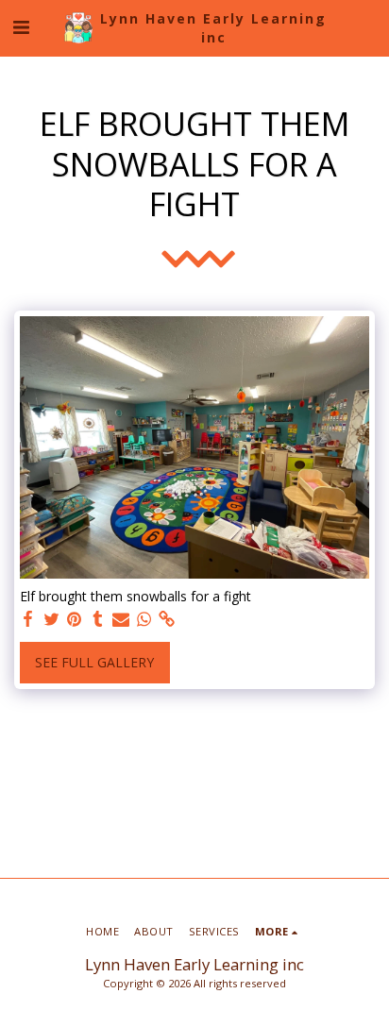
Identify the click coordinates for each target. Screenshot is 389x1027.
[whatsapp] (144, 619)
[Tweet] (51, 619)
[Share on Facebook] (28, 619)
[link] (167, 619)
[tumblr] (98, 619)
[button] (21, 27)
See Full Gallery (94, 662)
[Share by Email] (120, 619)
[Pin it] (74, 619)
